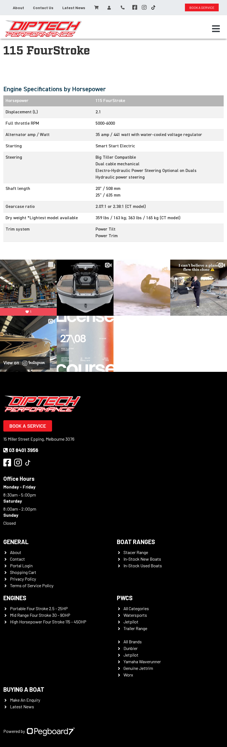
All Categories (136, 608)
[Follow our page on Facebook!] (135, 7)
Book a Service (27, 426)
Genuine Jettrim (138, 668)
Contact (17, 558)
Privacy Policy (23, 578)
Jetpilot (130, 621)
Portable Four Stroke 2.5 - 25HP (39, 608)
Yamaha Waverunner (142, 661)
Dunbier (130, 648)
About (18, 7)
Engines (14, 597)
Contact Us (43, 7)
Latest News (73, 7)
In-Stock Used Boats (142, 565)
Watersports (135, 615)
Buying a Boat (23, 689)
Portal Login (21, 565)
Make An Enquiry (25, 699)
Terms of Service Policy (31, 585)
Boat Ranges (136, 541)
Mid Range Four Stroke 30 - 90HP (40, 615)
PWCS (125, 597)
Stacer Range (135, 552)
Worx (128, 674)
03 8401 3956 (23, 450)
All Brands (132, 641)
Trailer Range (135, 628)
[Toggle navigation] (216, 29)
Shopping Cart (23, 572)
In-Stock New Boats (142, 558)
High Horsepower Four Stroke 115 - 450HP (48, 621)
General (16, 541)
